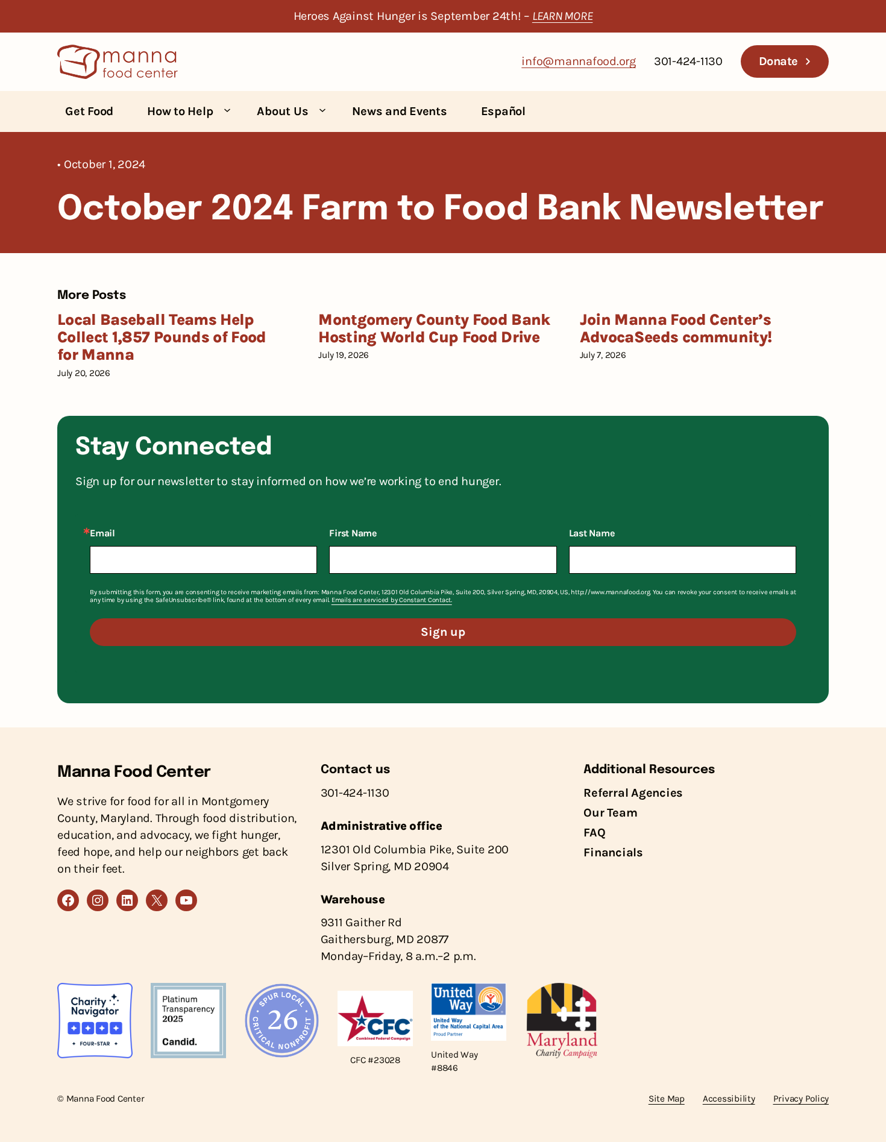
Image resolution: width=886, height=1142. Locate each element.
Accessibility (729, 1098)
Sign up (443, 632)
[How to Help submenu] (227, 109)
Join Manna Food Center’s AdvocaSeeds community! (676, 329)
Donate (778, 61)
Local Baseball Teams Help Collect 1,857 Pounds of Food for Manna (161, 337)
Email (102, 533)
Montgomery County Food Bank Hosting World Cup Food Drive (434, 329)
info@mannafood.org (578, 61)
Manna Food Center (134, 772)
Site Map (667, 1098)
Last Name (592, 533)
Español (503, 111)
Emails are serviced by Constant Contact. (391, 600)
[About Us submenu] (322, 109)
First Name (353, 533)
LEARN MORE (562, 16)
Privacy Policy (801, 1098)
